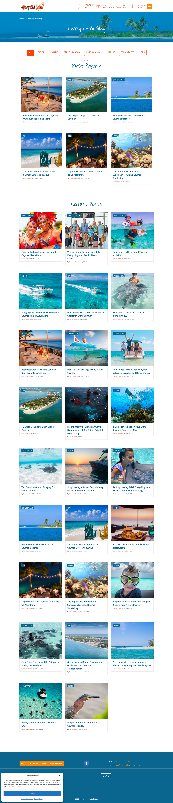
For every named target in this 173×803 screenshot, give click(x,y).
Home (21, 18)
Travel (116, 625)
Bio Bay (41, 52)
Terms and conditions (27, 799)
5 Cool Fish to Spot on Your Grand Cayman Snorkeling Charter (130, 428)
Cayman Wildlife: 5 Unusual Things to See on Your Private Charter (132, 603)
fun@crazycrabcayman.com (127, 765)
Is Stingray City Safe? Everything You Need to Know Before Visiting (131, 488)
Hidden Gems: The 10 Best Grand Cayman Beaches (129, 117)
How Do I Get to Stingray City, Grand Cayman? (85, 371)
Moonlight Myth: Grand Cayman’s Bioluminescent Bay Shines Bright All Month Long (85, 430)
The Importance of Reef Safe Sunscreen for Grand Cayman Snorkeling (127, 175)
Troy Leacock (28, 122)
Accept (32, 793)
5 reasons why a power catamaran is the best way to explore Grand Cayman (132, 663)
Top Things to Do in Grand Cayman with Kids (130, 253)
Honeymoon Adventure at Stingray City (38, 724)
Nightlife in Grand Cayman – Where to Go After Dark (85, 173)
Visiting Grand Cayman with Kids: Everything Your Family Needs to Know (83, 255)
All (30, 52)
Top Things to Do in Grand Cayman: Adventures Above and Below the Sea (131, 371)
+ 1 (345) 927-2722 (121, 761)
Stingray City (128, 52)
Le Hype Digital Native (90, 799)
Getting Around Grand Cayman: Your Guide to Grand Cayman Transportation (85, 665)
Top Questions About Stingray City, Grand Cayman (38, 488)
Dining (54, 52)
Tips (143, 52)
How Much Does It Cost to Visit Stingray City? (128, 314)
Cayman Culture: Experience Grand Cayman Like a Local (38, 253)
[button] (59, 776)
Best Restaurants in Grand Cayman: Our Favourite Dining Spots (40, 117)
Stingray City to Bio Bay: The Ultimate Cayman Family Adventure (40, 314)
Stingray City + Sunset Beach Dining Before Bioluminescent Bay (85, 488)
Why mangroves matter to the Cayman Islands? (82, 724)
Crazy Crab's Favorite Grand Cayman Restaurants (131, 546)
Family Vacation (72, 52)
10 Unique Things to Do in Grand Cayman (84, 117)
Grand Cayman (93, 52)
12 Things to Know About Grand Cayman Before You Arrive (39, 173)
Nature (111, 52)
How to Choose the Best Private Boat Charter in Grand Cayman (85, 314)
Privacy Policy (38, 799)
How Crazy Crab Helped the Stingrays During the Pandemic (40, 663)
